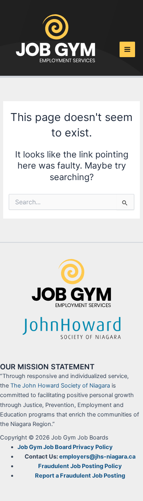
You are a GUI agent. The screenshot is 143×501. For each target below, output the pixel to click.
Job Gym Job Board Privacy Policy (65, 447)
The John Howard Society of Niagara (60, 385)
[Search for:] (71, 202)
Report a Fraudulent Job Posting (80, 475)
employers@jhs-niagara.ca (97, 456)
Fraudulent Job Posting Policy (80, 466)
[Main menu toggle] (127, 49)
